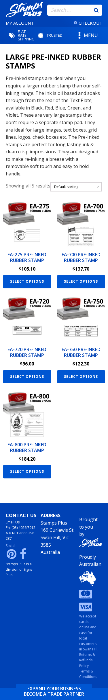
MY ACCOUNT (20, 23)
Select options (27, 281)
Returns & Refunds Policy (87, 660)
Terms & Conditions (88, 674)
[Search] (96, 10)
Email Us (13, 522)
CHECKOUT (90, 23)
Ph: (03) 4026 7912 (20, 527)
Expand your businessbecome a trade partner (54, 691)
